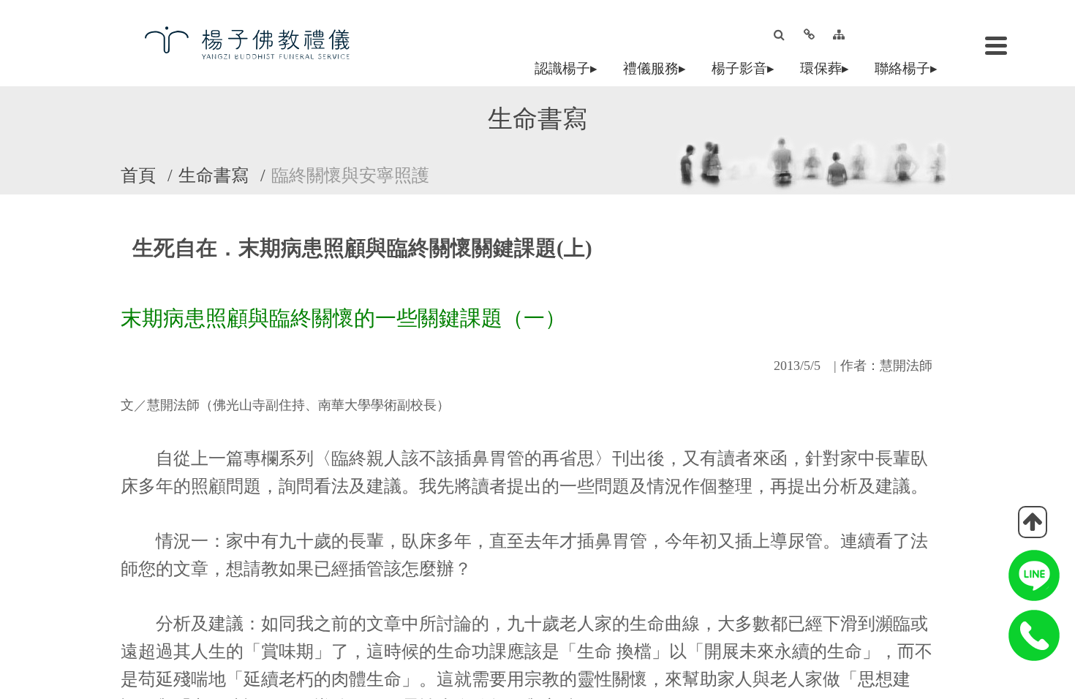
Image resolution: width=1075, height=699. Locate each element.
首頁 (138, 175)
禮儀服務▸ (657, 68)
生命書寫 (213, 175)
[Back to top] (1032, 522)
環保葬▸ (827, 68)
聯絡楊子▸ (909, 68)
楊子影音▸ (746, 68)
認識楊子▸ (569, 68)
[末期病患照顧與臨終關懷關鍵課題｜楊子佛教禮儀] (260, 42)
